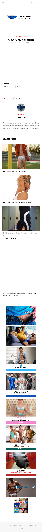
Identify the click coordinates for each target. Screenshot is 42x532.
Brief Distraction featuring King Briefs (15, 171)
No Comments (27, 43)
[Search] (32, 2)
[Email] (20, 98)
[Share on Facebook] (10, 98)
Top (22, 528)
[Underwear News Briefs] (21, 17)
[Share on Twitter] (13, 98)
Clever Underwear (22, 36)
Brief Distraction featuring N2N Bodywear (16, 202)
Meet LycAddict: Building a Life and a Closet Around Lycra (19, 234)
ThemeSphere (31, 525)
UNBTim (21, 117)
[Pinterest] (16, 98)
